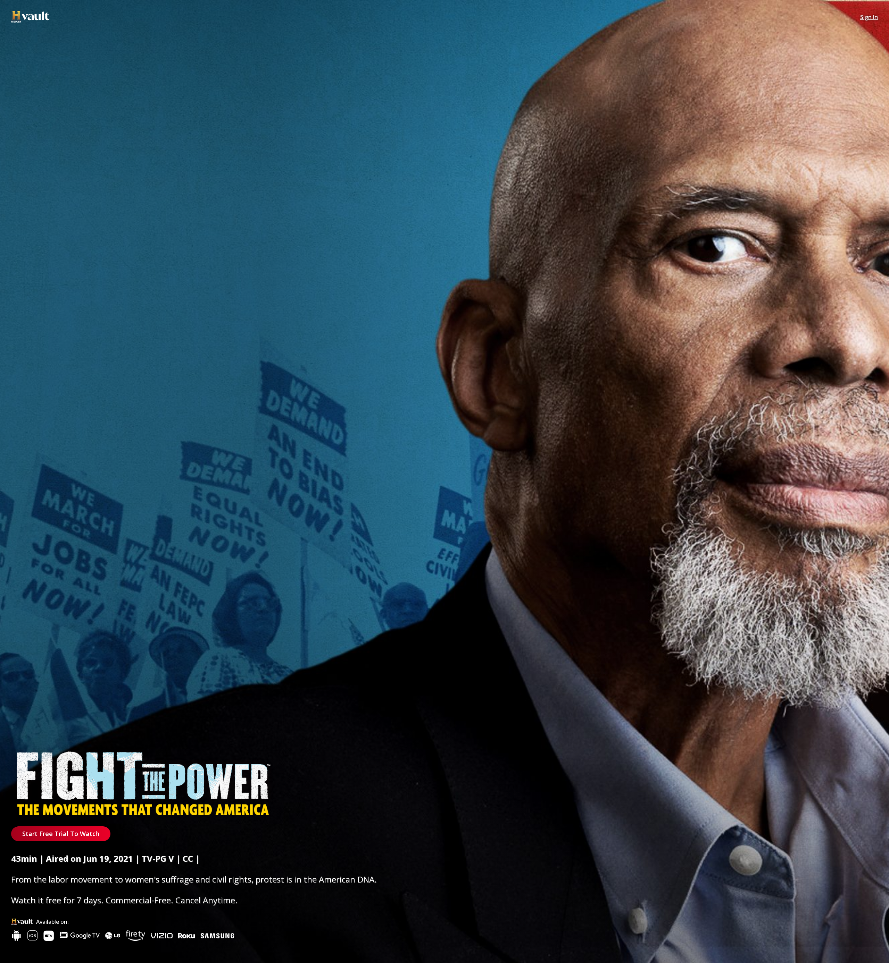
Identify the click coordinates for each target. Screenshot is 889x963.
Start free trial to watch (60, 833)
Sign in (869, 17)
